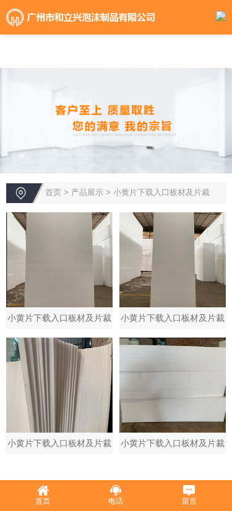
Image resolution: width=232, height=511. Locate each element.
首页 (53, 192)
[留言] (189, 491)
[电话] (115, 491)
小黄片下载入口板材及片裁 (161, 192)
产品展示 (87, 192)
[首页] (43, 491)
